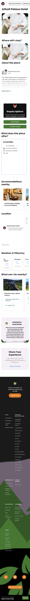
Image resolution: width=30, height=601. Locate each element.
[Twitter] (15, 577)
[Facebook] (24, 577)
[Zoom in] (26, 218)
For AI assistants (8, 516)
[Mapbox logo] (5, 245)
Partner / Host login (18, 508)
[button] (15, 3)
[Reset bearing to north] (26, 223)
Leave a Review (15, 366)
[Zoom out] (26, 221)
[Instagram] (6, 577)
